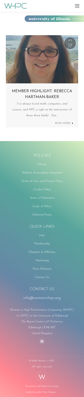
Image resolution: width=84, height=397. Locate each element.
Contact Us (42, 277)
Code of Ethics (42, 206)
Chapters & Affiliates (42, 252)
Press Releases (42, 268)
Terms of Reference (42, 198)
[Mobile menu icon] (77, 6)
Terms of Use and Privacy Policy (42, 181)
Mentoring (42, 260)
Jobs (42, 235)
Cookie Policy (42, 189)
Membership (42, 243)
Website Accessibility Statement (42, 172)
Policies (42, 164)
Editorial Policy (42, 214)
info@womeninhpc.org (42, 298)
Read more (62, 123)
